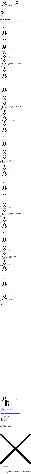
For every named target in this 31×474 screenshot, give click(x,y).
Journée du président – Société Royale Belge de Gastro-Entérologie (7, 412)
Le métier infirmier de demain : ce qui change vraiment (6, 411)
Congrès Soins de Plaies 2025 (4, 410)
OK (0, 473)
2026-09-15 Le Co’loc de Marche (4, 420)
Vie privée (11, 426)
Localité (4, 23)
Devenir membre (10, 299)
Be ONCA (2, 408)
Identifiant (1, 465)
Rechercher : (1, 15)
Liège (1, 303)
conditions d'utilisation (13, 427)
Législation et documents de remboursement (5, 291)
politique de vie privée (8, 427)
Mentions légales (8, 426)
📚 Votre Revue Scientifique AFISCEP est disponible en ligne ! (7, 409)
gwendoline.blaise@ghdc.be (2, 51)
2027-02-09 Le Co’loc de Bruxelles (4, 419)
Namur (2, 304)
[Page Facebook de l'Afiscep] (7, 405)
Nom (2, 23)
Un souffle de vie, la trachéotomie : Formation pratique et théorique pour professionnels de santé (10, 413)
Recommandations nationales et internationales (5, 416)
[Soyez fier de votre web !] (1, 428)
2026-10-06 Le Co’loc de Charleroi (4, 418)
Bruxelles (2, 302)
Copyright (1, 426)
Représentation (2, 424)
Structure (2, 423)
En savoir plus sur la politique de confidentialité (4, 472)
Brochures (2, 415)
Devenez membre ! (3, 425)
